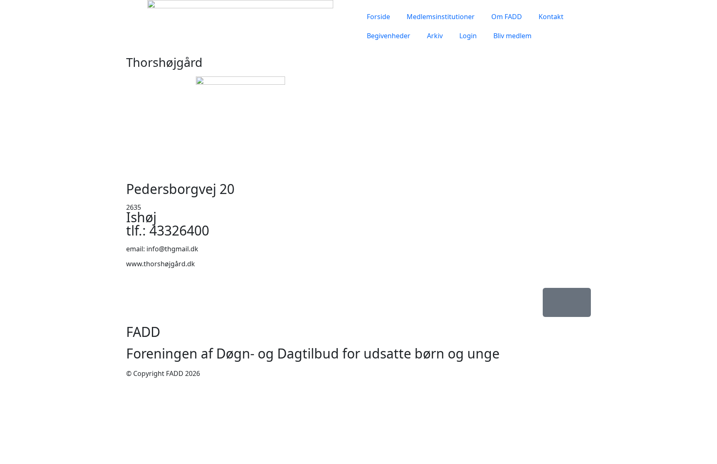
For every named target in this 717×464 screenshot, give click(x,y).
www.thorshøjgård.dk (160, 263)
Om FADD (506, 16)
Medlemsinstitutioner (441, 16)
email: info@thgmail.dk (162, 248)
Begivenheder (388, 35)
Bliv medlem (512, 35)
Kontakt (551, 16)
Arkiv (435, 35)
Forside (378, 16)
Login (468, 35)
